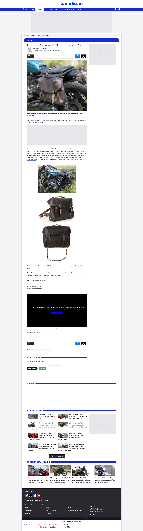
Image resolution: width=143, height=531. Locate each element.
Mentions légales (94, 508)
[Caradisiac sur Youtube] (38, 496)
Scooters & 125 (58, 9)
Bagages (47, 350)
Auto (79, 9)
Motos (69, 507)
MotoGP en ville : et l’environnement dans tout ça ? (47, 416)
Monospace (27, 513)
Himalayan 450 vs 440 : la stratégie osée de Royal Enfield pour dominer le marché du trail (105, 480)
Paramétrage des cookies (96, 512)
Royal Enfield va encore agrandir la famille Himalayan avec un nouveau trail (78, 416)
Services (73, 9)
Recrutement (90, 518)
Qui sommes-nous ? (80, 518)
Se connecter (32, 369)
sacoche (35, 122)
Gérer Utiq (92, 514)
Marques (67, 9)
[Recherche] (115, 9)
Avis (46, 9)
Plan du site (92, 506)
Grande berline (28, 510)
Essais (32, 9)
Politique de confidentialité (96, 509)
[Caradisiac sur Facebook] (26, 496)
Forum (51, 9)
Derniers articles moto (35, 410)
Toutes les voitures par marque (75, 510)
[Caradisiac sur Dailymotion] (35, 496)
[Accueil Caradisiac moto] (23, 9)
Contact (51, 518)
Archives (92, 505)
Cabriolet (48, 509)
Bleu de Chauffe (50, 329)
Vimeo (57, 329)
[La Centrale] (48, 528)
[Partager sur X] (84, 55)
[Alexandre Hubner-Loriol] (29, 52)
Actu (27, 9)
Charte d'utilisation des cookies (97, 511)
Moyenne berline (28, 509)
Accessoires (39, 350)
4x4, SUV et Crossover (51, 510)
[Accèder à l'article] (33, 416)
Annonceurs (58, 518)
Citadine (27, 507)
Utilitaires (48, 513)
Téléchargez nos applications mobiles (37, 500)
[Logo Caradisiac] (72, 6)
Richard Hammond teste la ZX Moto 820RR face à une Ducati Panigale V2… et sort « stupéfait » (38, 480)
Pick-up (48, 512)
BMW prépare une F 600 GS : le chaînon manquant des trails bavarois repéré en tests (78, 425)
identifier (51, 365)
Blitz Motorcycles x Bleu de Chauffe (35, 329)
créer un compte (58, 365)
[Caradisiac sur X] (31, 496)
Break (26, 512)
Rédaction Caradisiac (68, 518)
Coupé (47, 507)
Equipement (39, 9)
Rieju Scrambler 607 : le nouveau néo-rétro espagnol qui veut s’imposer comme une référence (82, 480)
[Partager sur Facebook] (78, 55)
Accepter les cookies (57, 313)
